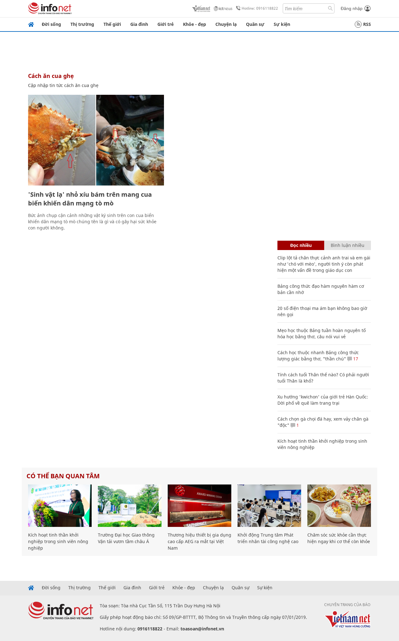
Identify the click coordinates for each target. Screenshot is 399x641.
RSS (367, 24)
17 (355, 359)
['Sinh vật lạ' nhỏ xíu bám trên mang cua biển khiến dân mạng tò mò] (96, 140)
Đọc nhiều (301, 245)
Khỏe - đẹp (194, 24)
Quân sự (255, 24)
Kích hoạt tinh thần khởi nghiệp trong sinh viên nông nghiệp (58, 541)
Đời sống (51, 24)
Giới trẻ (165, 24)
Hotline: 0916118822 (260, 8)
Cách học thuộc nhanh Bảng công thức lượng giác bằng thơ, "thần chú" (318, 355)
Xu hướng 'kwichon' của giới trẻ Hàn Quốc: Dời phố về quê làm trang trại (322, 400)
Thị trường (82, 24)
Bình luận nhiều (347, 245)
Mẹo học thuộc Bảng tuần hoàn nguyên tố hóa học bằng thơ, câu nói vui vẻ (321, 333)
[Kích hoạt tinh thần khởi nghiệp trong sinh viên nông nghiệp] (60, 505)
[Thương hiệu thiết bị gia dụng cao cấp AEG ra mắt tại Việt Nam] (199, 505)
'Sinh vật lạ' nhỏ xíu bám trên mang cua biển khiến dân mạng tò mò (90, 198)
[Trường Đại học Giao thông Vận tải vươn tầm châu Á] (129, 505)
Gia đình (139, 24)
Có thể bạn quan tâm (63, 476)
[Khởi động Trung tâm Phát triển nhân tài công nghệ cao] (269, 505)
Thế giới (112, 24)
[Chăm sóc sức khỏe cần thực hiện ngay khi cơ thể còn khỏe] (339, 505)
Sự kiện (282, 24)
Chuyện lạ (226, 24)
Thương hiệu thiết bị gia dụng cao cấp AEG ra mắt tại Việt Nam (199, 541)
